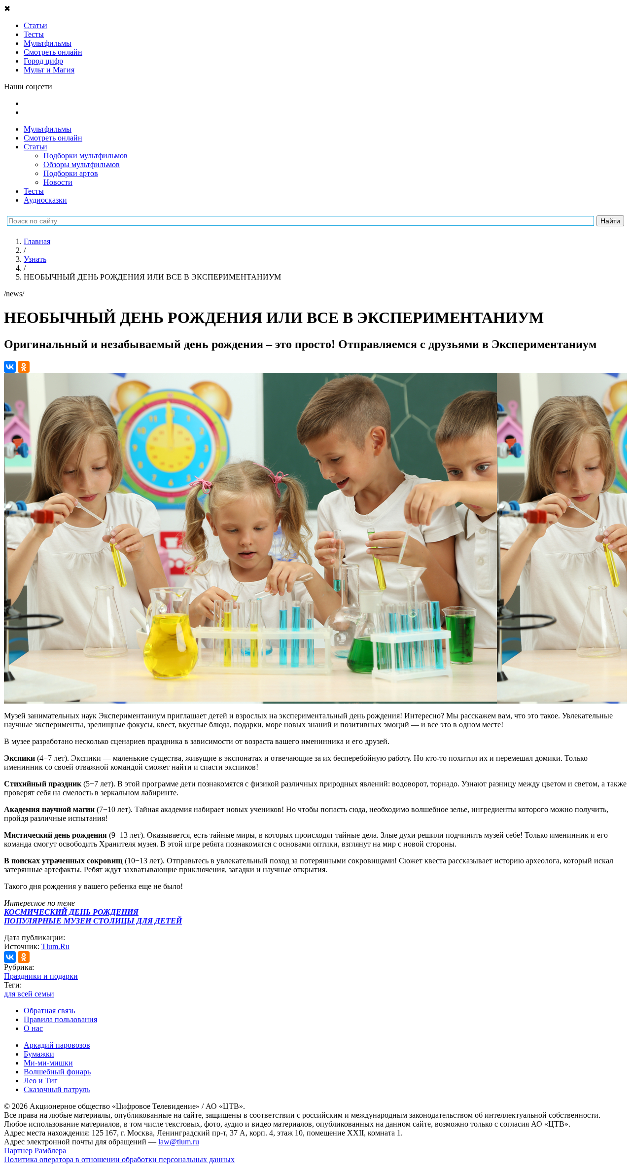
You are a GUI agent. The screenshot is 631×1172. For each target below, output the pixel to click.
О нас (33, 1028)
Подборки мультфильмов (85, 155)
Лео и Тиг (41, 1080)
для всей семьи (29, 994)
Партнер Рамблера (35, 1150)
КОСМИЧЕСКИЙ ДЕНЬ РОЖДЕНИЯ (71, 912)
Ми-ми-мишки (48, 1063)
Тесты (34, 191)
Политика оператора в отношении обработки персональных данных (119, 1159)
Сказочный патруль (57, 1089)
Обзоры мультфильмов (81, 164)
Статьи (35, 146)
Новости (57, 182)
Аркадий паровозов (57, 1045)
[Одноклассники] (24, 367)
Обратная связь (49, 1010)
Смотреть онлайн (53, 138)
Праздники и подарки (41, 976)
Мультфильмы (47, 129)
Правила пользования (60, 1019)
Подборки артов (70, 173)
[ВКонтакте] (10, 367)
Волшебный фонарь (57, 1071)
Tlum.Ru (55, 946)
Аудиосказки (45, 200)
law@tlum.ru (178, 1141)
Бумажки (39, 1054)
